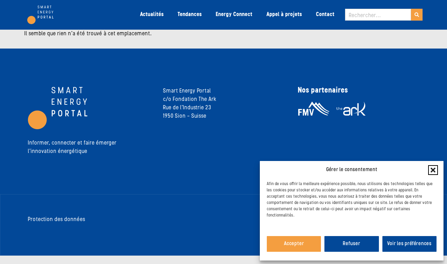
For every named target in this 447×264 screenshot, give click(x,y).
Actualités (152, 14)
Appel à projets (284, 14)
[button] (433, 170)
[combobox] (378, 15)
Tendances (190, 14)
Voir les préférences (409, 244)
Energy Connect (234, 14)
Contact (325, 14)
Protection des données (56, 219)
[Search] (417, 15)
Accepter (294, 244)
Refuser (351, 244)
